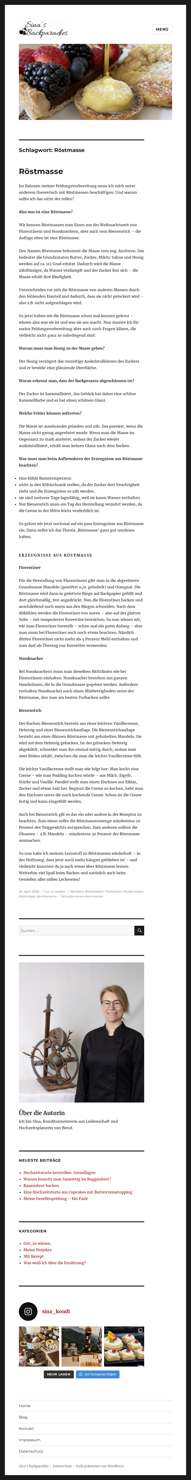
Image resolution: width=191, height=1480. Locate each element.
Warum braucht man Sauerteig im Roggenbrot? (67, 1179)
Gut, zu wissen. (55, 891)
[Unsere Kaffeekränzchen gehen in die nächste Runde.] (39, 1346)
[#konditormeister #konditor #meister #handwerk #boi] (124, 1346)
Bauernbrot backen (41, 1185)
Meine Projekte (38, 1250)
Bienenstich (94, 891)
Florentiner (113, 891)
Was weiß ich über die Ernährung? (55, 1263)
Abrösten (77, 891)
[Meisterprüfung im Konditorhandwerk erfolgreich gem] (81, 1346)
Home (25, 1406)
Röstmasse (41, 171)
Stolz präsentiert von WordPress (100, 1466)
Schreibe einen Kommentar (82, 896)
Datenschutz (31, 1451)
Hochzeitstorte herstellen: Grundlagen (60, 1172)
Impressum (30, 1440)
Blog (23, 1417)
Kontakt (26, 1428)
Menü (162, 29)
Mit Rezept (34, 1256)
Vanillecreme (47, 896)
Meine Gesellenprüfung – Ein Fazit (56, 1198)
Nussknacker (133, 891)
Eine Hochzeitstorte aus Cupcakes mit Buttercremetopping (78, 1192)
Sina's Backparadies (34, 1466)
